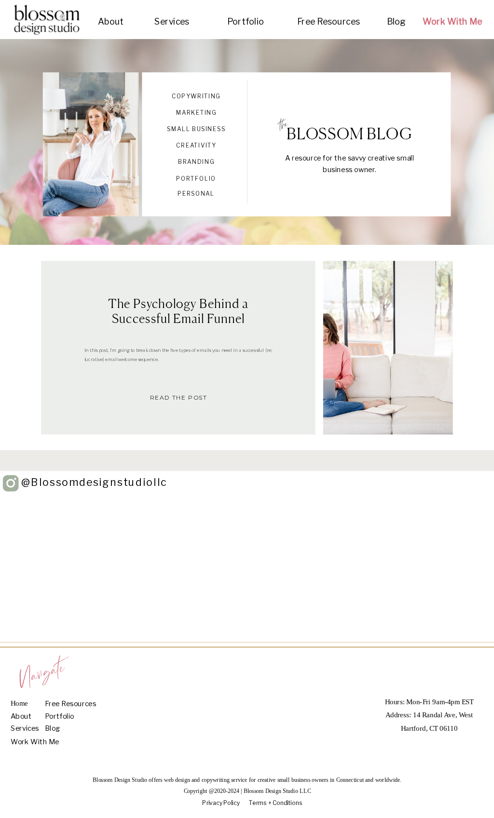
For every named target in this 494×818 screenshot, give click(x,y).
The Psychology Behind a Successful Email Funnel (178, 310)
